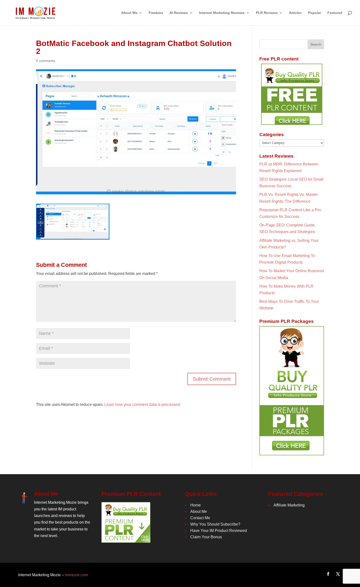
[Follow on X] (338, 574)
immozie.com (76, 575)
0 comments (45, 61)
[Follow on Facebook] (328, 574)
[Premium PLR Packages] (291, 390)
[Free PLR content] (291, 94)
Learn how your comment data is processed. (142, 404)
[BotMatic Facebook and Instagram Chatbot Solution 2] (72, 236)
